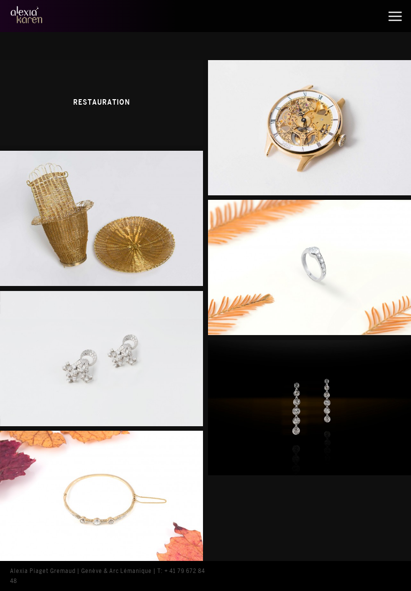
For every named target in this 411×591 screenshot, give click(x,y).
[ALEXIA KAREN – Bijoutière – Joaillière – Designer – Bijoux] (42, 16)
